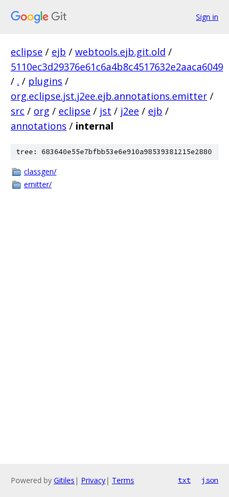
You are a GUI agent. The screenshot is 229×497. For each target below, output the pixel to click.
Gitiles (64, 480)
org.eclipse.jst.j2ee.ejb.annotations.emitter (109, 96)
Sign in (207, 17)
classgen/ (40, 171)
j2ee (129, 111)
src (17, 111)
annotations (39, 125)
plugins (45, 81)
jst (105, 111)
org (42, 111)
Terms (123, 480)
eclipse (27, 51)
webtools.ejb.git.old (120, 51)
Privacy (93, 480)
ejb (59, 51)
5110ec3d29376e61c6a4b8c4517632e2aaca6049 (117, 66)
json (209, 480)
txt (184, 480)
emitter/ (38, 184)
